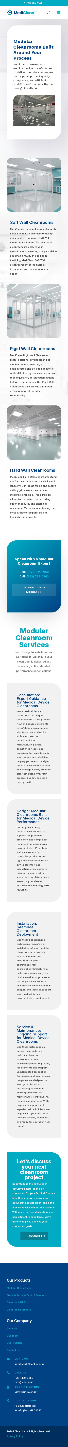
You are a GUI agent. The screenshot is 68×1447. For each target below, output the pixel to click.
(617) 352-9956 (38, 572)
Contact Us (36, 1236)
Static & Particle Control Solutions (27, 1295)
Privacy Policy (15, 1436)
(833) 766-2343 (38, 576)
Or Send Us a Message (34, 589)
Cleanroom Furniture (19, 1309)
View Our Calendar (26, 1391)
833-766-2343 (34, 3)
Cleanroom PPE (16, 1302)
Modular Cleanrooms (19, 1288)
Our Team (12, 1335)
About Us (12, 1328)
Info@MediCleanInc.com (29, 1364)
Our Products (14, 1342)
